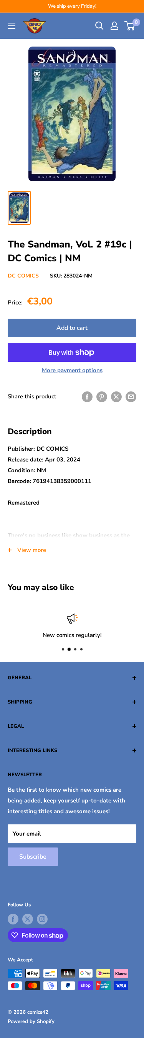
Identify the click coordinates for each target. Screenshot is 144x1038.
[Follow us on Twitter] (27, 919)
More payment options (72, 370)
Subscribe (32, 856)
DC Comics (23, 275)
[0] (130, 25)
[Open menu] (11, 26)
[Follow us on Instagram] (42, 919)
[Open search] (99, 26)
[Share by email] (131, 396)
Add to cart (72, 328)
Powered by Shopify (31, 1021)
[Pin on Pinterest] (101, 396)
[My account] (114, 26)
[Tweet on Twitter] (116, 396)
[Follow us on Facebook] (13, 919)
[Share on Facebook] (87, 396)
